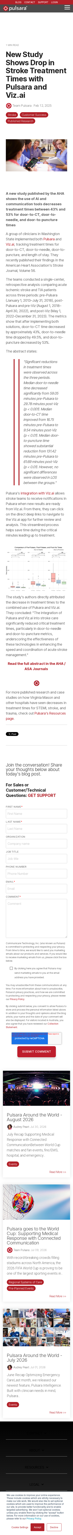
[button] (67, 7)
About (34, 1450)
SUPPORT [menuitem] (43, 2)
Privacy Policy (17, 999)
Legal (35, 1484)
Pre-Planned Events (21, 1288)
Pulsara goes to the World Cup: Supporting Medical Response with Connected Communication (34, 1236)
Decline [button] (54, 1527)
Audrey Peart (21, 1126)
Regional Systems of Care (25, 1282)
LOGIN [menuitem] (54, 2)
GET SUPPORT (42, 795)
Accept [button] (37, 1527)
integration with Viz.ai (37, 493)
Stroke (12, 114)
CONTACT (34, 1433)
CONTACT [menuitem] (29, 2)
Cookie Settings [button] (19, 1527)
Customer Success (34, 114)
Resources (34, 1467)
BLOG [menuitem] (18, 2)
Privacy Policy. (34, 1518)
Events (13, 1164)
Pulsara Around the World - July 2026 (34, 1358)
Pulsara (49, 239)
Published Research (20, 121)
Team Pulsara (22, 106)
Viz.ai (10, 244)
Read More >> (57, 1172)
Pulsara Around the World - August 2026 (34, 1117)
